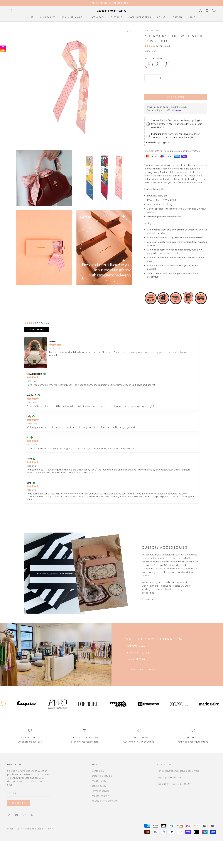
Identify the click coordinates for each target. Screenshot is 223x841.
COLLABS (162, 17)
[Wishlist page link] (10, 10)
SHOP (30, 17)
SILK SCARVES (47, 17)
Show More (148, 599)
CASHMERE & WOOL (72, 17)
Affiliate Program (100, 795)
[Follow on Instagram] (8, 815)
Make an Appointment (144, 669)
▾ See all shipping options (160, 142)
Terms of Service (100, 790)
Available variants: (154, 58)
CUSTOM (177, 17)
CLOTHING (116, 17)
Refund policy (99, 785)
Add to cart (175, 97)
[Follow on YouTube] (16, 815)
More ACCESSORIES (139, 17)
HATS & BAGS (97, 17)
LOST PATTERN (152, 30)
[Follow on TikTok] (24, 815)
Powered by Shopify (43, 829)
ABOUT (192, 17)
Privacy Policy (99, 780)
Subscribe (18, 803)
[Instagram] (3, 49)
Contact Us (98, 770)
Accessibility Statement (104, 800)
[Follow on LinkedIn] (32, 815)
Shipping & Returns (102, 775)
